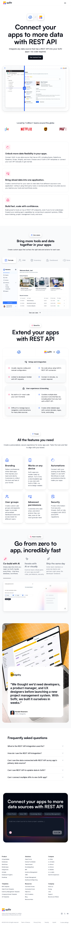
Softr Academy (29, 894)
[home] (7, 3)
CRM (26, 874)
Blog (26, 897)
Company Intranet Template (9, 894)
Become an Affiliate (53, 897)
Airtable (4, 872)
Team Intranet (29, 864)
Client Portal (28, 859)
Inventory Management (31, 872)
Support (50, 894)
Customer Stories (30, 886)
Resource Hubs (29, 899)
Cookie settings (64, 922)
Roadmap (4, 877)
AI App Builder (5, 859)
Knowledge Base (29, 867)
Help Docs (28, 891)
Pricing (50, 889)
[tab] (9, 260)
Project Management (30, 877)
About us (50, 886)
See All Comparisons (53, 874)
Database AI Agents (7, 874)
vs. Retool (51, 864)
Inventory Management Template (11, 891)
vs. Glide (50, 859)
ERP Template (5, 886)
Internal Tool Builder (30, 862)
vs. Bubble (51, 869)
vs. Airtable (51, 862)
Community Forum (30, 889)
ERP (26, 869)
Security (47, 922)
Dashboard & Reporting (31, 880)
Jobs (49, 891)
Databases (5, 862)
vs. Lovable (51, 872)
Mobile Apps (5, 867)
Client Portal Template (8, 889)
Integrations (5, 869)
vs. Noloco (51, 867)
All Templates (5, 897)
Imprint (54, 922)
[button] (35, 746)
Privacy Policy (37, 922)
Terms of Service (25, 922)
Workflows (5, 864)
